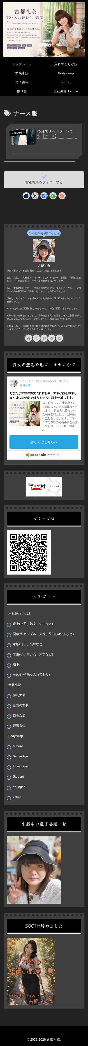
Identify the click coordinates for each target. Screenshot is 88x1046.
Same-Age (20, 756)
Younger (19, 787)
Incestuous (20, 766)
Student (18, 776)
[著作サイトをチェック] (26, 195)
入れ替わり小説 (19, 613)
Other (17, 797)
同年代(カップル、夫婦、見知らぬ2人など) (43, 634)
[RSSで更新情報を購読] (62, 195)
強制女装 (19, 695)
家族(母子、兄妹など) (28, 644)
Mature (18, 746)
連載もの (19, 725)
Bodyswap (15, 736)
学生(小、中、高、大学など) (33, 654)
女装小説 (14, 685)
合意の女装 (21, 705)
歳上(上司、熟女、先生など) (33, 624)
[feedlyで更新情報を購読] (53, 195)
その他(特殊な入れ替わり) (31, 674)
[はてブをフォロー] (44, 195)
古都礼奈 (44, 266)
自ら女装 (19, 715)
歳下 (16, 664)
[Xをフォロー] (35, 195)
